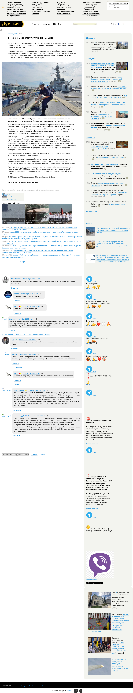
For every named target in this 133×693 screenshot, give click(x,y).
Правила (34, 454)
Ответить (14, 288)
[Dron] (8, 310)
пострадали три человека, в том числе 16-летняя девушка (108, 87)
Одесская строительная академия (104, 77)
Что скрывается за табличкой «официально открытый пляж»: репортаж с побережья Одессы (113, 230)
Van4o (16, 294)
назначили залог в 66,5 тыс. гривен (110, 157)
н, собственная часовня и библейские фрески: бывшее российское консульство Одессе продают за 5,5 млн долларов (103, 47)
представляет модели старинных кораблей (99, 147)
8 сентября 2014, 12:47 (27, 354)
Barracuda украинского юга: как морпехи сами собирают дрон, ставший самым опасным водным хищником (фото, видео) (39, 228)
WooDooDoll (16, 279)
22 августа (90, 59)
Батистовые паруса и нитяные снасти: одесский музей (102, 143)
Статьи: (89, 224)
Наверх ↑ (22, 262)
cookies (69, 691)
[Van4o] (8, 298)
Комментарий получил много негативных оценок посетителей (26, 334)
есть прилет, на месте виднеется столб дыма (109, 96)
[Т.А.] (5, 343)
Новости (46, 24)
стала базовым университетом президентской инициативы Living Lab (106, 79)
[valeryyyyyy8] (6, 390)
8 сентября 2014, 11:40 (31, 279)
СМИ (60, 24)
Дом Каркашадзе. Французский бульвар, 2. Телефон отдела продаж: (118, 6)
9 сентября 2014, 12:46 (36, 390)
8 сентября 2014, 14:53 (31, 306)
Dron (16, 306)
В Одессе (94, 183)
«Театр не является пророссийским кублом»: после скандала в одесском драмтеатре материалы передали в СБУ (111, 243)
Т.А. (13, 339)
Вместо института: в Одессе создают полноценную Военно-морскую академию (59, 221)
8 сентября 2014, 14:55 (31, 373)
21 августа (90, 137)
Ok (76, 691)
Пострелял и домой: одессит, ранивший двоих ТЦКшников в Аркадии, (108, 203)
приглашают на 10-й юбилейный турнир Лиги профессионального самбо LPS (108, 103)
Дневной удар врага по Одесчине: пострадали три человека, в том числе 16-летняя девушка (41, 8)
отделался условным (117, 204)
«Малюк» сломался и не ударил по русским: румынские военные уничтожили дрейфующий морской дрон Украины (37, 251)
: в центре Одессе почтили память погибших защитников (103, 69)
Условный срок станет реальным (104, 164)
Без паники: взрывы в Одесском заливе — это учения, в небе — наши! (14, 221)
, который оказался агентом (112, 185)
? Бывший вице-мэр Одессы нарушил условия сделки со (109, 166)
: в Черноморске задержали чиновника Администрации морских (108, 177)
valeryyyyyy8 (19, 390)
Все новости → (92, 211)
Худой (12, 319)
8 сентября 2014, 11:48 (29, 294)
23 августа (90, 38)
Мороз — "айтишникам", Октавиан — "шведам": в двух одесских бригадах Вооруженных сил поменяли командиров (41, 256)
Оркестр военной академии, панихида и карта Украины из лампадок (103, 65)
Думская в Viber (92, 579)
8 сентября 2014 (13, 34)
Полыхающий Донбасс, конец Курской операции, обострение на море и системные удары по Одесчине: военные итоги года (41, 247)
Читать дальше (92, 444)
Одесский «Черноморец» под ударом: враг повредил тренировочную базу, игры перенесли (66, 8)
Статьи (36, 24)
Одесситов (95, 102)
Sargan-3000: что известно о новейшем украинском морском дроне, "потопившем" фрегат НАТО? (40, 233)
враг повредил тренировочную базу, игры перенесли (101, 116)
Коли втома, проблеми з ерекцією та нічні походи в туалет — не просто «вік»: (107, 191)
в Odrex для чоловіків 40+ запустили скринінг (109, 193)
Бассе (93, 43)
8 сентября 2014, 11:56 (24, 319)
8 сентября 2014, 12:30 (27, 339)
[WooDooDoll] (5, 283)
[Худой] (4, 319)
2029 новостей (11, 199)
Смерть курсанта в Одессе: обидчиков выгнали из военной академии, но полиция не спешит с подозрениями (42, 242)
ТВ (54, 24)
